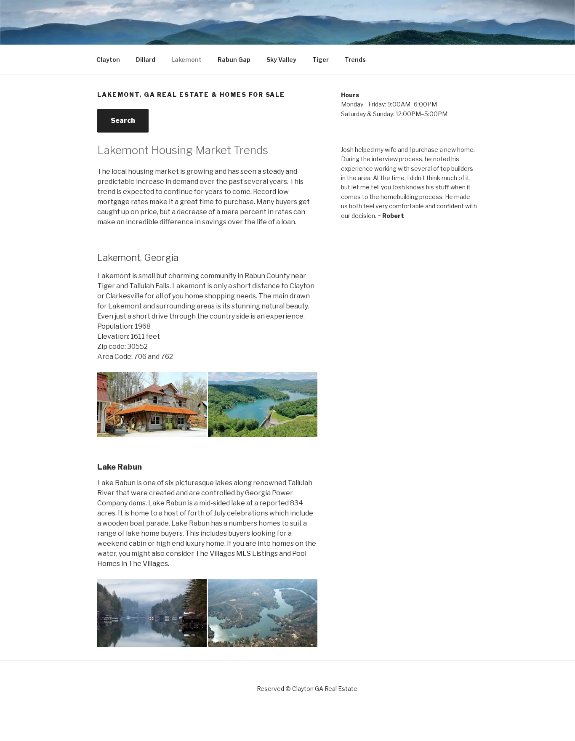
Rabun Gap (234, 59)
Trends (355, 59)
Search (123, 121)
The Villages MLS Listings (236, 554)
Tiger (320, 59)
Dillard (145, 59)
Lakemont (186, 59)
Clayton (108, 59)
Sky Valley (281, 59)
